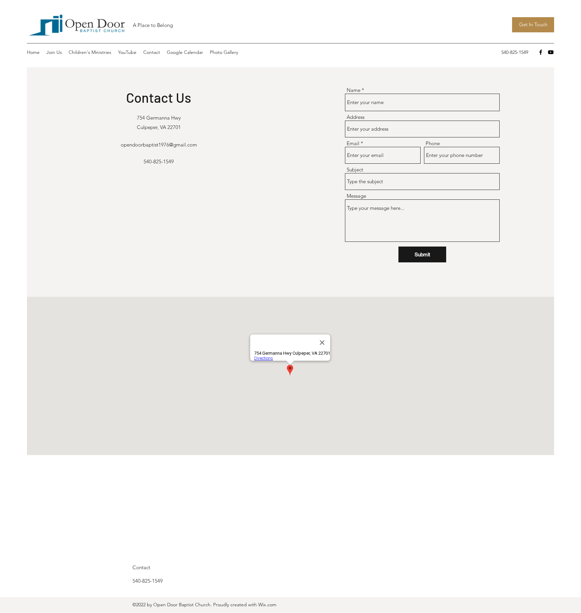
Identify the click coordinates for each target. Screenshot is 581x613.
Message (356, 195)
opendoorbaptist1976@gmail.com (159, 144)
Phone (433, 143)
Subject (355, 169)
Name (353, 90)
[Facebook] (540, 52)
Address (355, 117)
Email (353, 143)
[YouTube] (550, 52)
